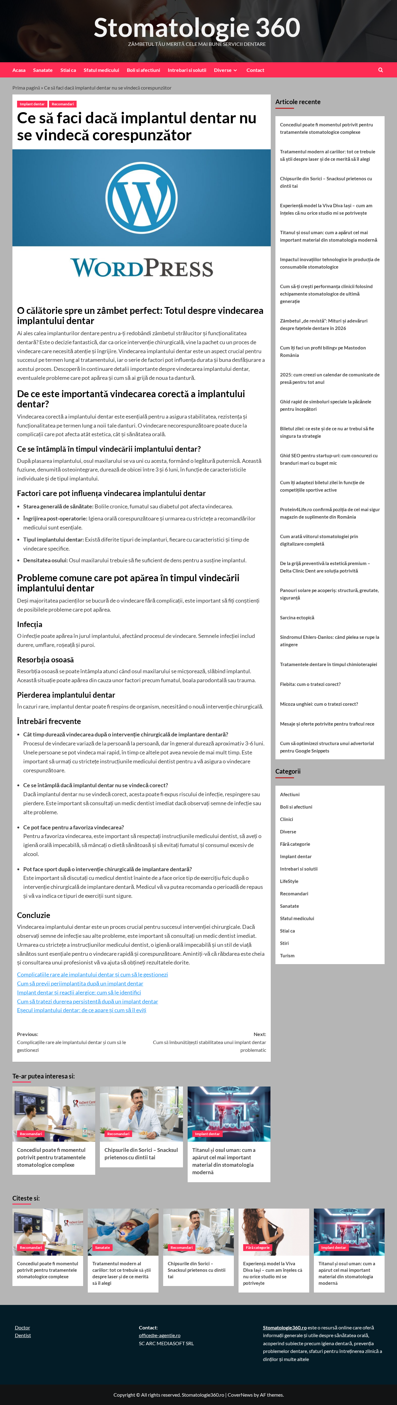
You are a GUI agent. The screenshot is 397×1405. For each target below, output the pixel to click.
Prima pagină (26, 87)
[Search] (381, 69)
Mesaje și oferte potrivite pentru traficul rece (327, 724)
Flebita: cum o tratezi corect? (310, 684)
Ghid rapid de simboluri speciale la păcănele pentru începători (325, 405)
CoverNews (240, 1395)
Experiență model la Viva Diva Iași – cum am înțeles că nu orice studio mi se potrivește (326, 209)
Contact (255, 70)
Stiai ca (68, 70)
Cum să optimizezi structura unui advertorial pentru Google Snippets (327, 746)
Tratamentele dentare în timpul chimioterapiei (328, 664)
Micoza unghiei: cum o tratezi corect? (319, 704)
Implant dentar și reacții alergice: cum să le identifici (79, 992)
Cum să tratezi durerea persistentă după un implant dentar (87, 1001)
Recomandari (63, 104)
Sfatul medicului (101, 70)
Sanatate (43, 70)
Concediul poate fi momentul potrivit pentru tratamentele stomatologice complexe (51, 1157)
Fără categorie (295, 844)
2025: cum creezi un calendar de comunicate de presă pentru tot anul (330, 378)
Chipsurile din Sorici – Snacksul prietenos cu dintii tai (326, 182)
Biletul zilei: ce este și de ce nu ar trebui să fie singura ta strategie (327, 432)
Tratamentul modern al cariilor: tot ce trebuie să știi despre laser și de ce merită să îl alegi (327, 155)
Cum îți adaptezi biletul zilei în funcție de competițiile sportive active (322, 486)
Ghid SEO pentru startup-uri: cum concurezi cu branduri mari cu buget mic (329, 459)
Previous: (71, 1042)
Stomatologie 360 (197, 26)
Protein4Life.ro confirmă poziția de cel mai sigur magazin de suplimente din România (330, 513)
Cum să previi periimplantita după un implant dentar (80, 983)
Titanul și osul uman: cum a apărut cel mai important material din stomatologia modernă (328, 236)
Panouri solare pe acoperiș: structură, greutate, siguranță (329, 593)
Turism (287, 955)
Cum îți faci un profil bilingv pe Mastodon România (323, 351)
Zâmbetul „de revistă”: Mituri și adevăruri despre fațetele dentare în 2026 (324, 324)
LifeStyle (289, 881)
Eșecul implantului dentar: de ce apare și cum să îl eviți (81, 1010)
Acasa (18, 70)
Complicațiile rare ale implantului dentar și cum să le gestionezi (92, 974)
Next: (209, 1042)
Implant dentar (32, 104)
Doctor (22, 1327)
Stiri (284, 943)
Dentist (23, 1335)
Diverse (223, 70)
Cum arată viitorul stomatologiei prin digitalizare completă (319, 540)
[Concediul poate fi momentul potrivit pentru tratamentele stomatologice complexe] (53, 1114)
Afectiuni (290, 794)
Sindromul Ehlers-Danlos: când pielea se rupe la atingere (329, 640)
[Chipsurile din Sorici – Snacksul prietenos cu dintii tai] (141, 1114)
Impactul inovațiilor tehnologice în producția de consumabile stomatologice (330, 263)
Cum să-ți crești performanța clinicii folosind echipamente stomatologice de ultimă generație (326, 293)
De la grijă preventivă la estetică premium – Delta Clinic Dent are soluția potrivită (325, 566)
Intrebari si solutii (187, 70)
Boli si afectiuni (143, 70)
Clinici (286, 819)
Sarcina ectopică (297, 617)
